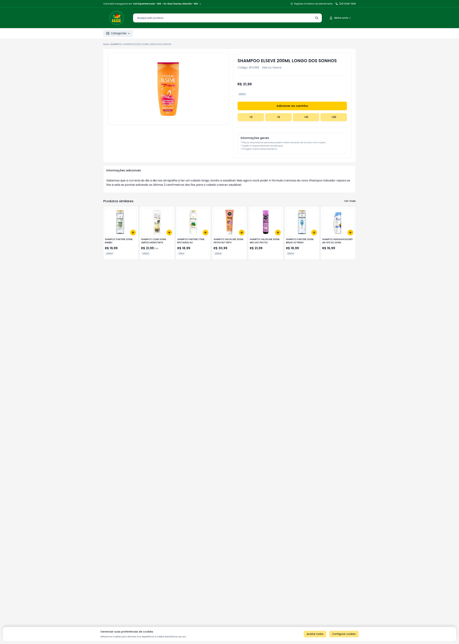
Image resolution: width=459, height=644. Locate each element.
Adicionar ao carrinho (292, 106)
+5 (278, 117)
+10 (306, 117)
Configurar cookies (344, 634)
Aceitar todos (315, 634)
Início (106, 44)
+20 (333, 117)
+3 (250, 117)
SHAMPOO (116, 44)
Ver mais (350, 201)
